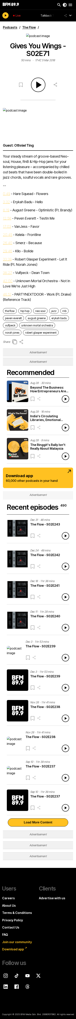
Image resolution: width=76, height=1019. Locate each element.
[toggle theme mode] (64, 5)
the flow (10, 311)
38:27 (7, 273)
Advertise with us (52, 898)
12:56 (7, 218)
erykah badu (59, 318)
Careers (8, 898)
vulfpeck (10, 325)
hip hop (24, 311)
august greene (37, 318)
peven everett (13, 318)
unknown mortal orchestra (37, 325)
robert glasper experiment (41, 332)
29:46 (7, 251)
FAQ (5, 935)
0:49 (6, 194)
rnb (64, 311)
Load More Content (38, 822)
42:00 (7, 281)
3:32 (6, 202)
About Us (9, 905)
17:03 (7, 226)
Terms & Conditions (17, 913)
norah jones (12, 332)
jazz (54, 311)
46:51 (7, 294)
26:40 (7, 243)
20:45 (7, 235)
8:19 (6, 210)
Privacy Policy (12, 920)
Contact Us (10, 927)
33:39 (7, 259)
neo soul (40, 311)
